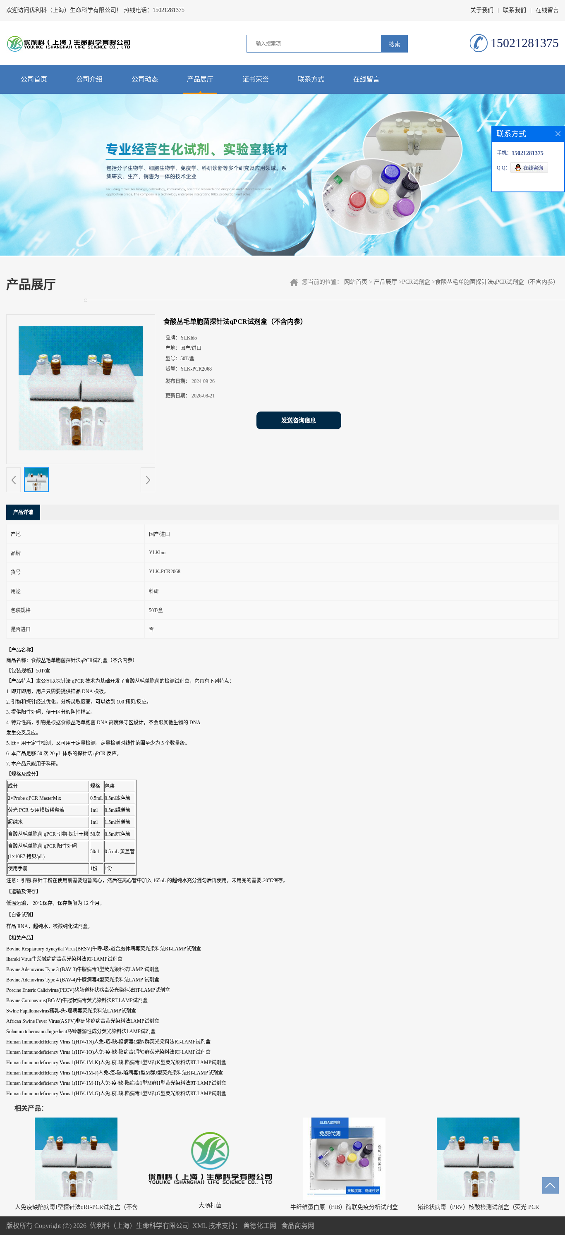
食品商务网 (297, 1225)
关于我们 (481, 10)
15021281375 (168, 10)
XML (199, 1225)
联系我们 (514, 10)
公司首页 (34, 79)
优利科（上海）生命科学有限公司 (139, 1225)
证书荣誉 (255, 79)
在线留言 (547, 10)
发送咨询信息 (298, 420)
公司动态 (145, 79)
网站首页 (355, 282)
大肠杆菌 (210, 1205)
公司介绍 (89, 79)
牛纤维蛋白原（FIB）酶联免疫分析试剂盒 (344, 1207)
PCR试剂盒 (416, 282)
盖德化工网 (259, 1225)
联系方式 (311, 79)
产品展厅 (200, 79)
